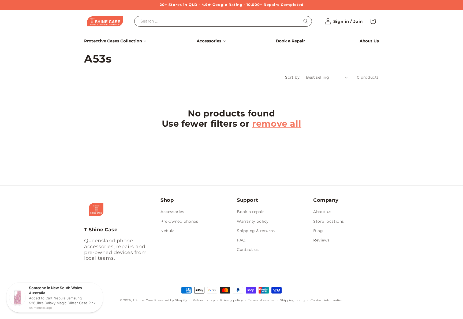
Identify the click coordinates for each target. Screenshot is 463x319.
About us (322, 211)
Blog (318, 230)
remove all (276, 124)
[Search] (305, 21)
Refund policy (204, 300)
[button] (113, 41)
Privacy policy (231, 300)
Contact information (327, 300)
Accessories (172, 211)
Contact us (248, 249)
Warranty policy (253, 221)
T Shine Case (143, 300)
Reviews (321, 240)
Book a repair (250, 211)
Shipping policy (292, 300)
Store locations (328, 221)
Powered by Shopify (170, 300)
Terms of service (261, 300)
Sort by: (292, 77)
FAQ (241, 240)
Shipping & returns (256, 230)
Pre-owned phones (179, 221)
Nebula (167, 230)
